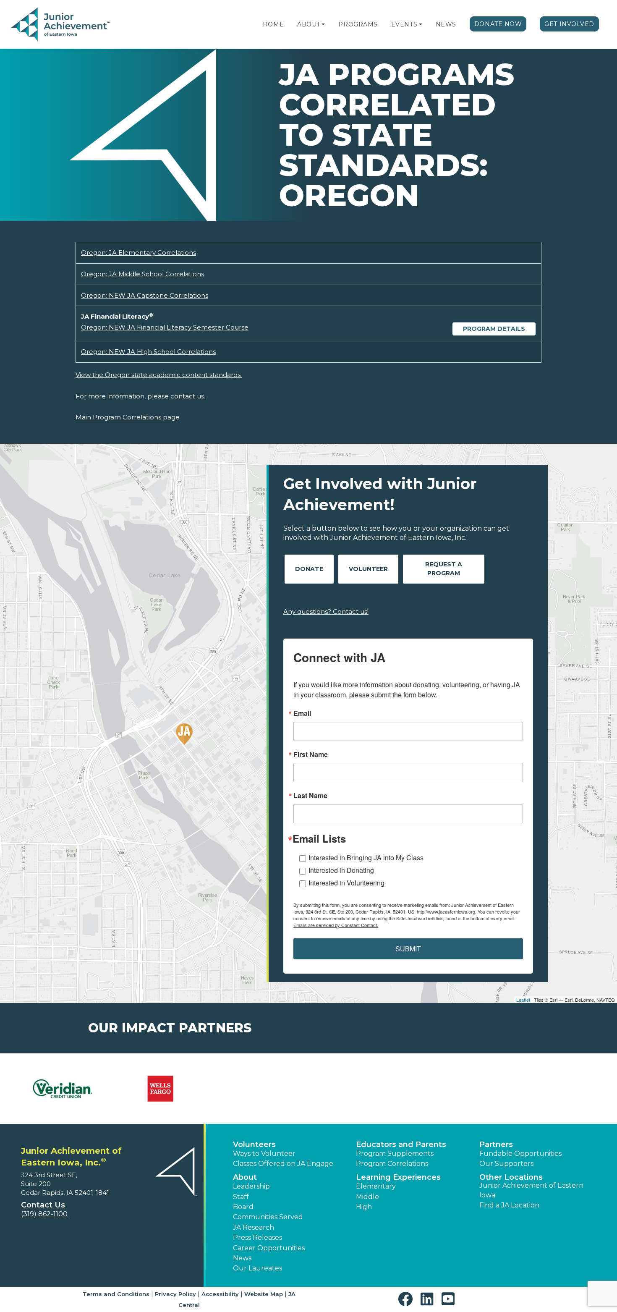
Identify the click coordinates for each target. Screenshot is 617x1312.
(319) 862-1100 (44, 1214)
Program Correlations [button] (392, 1164)
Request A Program (443, 568)
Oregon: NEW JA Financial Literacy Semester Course (164, 327)
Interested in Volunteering (346, 883)
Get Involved (569, 24)
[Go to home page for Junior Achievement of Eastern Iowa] (61, 24)
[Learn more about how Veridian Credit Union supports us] (62, 1088)
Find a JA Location (509, 1205)
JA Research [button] (253, 1227)
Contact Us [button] (43, 1205)
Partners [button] (496, 1144)
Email (302, 713)
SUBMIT (408, 948)
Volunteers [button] (254, 1144)
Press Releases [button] (257, 1237)
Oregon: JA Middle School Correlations (142, 274)
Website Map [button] (263, 1294)
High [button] (364, 1207)
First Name (310, 754)
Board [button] (243, 1207)
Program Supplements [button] (395, 1153)
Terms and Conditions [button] (116, 1294)
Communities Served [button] (268, 1217)
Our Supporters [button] (506, 1164)
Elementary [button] (376, 1186)
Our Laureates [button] (257, 1268)
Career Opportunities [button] (269, 1248)
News (446, 24)
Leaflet (523, 999)
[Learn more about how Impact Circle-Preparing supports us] (161, 1088)
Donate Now (498, 24)
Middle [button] (367, 1197)
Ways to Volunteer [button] (264, 1153)
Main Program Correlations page (128, 417)
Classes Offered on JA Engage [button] (283, 1164)
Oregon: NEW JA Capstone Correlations (144, 295)
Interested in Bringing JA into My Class (366, 857)
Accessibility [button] (220, 1294)
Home (273, 24)
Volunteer (368, 569)
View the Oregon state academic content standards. (159, 375)
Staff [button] (241, 1197)
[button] (323, 24)
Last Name (310, 795)
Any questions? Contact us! (326, 611)
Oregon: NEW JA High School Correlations (148, 352)
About (308, 24)
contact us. (187, 396)
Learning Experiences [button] (398, 1177)
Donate (309, 569)
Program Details (494, 329)
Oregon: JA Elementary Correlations (138, 253)
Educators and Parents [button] (401, 1144)
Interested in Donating (341, 870)
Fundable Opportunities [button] (520, 1153)
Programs (357, 24)
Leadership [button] (251, 1186)
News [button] (242, 1258)
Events (404, 24)
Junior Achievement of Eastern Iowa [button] (531, 1190)
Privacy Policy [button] (175, 1294)
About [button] (245, 1177)
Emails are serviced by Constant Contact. (335, 925)
